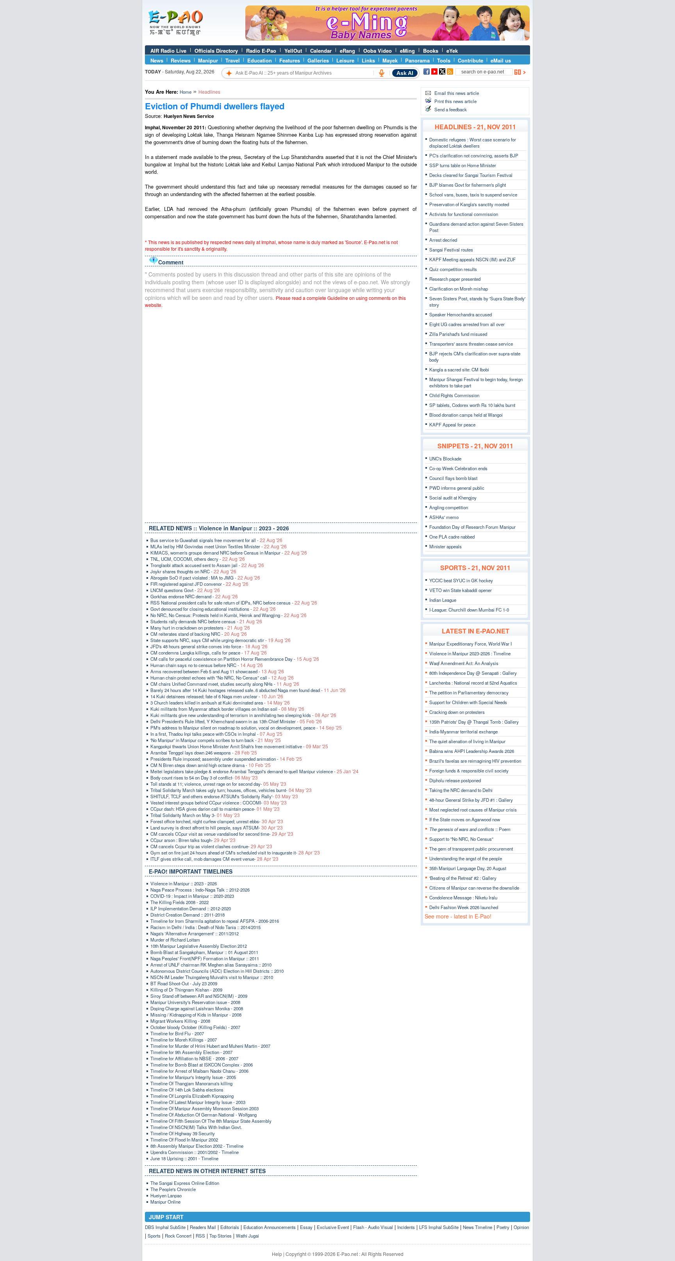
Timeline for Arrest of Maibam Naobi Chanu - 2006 (199, 1071)
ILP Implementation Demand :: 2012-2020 (190, 908)
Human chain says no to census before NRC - (206, 665)
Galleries (318, 60)
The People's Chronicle (173, 1189)
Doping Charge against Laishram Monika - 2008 (196, 1008)
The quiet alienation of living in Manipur (467, 741)
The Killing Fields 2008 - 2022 (179, 902)
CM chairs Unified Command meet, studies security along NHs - (224, 684)
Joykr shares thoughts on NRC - (193, 571)
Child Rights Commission (454, 395)
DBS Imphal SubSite (165, 1227)
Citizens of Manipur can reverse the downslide (474, 888)
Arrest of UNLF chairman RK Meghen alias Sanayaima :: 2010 (210, 964)
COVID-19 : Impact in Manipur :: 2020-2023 (192, 896)
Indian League (442, 600)
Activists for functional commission (463, 214)
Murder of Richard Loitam (175, 939)
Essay (306, 1227)
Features (289, 60)
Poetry (502, 1227)
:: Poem (470, 829)
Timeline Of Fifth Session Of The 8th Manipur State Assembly (210, 1121)
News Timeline (477, 1227)
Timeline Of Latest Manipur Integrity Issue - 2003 (197, 1102)
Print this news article (455, 101)
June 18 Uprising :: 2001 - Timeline (184, 1158)
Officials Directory (216, 50)
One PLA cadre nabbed (452, 536)
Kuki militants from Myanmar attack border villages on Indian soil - (227, 709)
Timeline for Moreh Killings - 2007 (183, 1039)
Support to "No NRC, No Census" (461, 839)
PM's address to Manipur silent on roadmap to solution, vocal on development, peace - (246, 727)
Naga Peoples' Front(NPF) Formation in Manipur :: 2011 (204, 958)
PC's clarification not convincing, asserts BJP (473, 155)
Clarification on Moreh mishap (458, 288)
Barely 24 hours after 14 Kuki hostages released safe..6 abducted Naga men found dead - (248, 690)
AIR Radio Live (168, 50)
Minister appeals (445, 546)
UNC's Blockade (445, 458)
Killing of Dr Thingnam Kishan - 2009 (186, 989)
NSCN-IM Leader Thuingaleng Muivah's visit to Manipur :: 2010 (211, 977)
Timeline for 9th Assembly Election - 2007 (191, 1052)
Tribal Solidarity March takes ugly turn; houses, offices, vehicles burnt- (231, 790)
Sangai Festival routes (451, 249)
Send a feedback (450, 109)
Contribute (470, 60)
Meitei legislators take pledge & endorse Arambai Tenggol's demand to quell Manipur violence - (254, 771)
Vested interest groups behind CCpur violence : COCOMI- (218, 802)
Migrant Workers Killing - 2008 (180, 1021)
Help (277, 1253)
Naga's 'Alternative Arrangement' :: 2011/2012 (194, 933)
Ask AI (404, 73)
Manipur (208, 60)
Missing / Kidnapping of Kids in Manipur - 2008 (195, 1014)
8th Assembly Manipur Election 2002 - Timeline (196, 1146)
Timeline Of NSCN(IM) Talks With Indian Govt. (196, 1127)
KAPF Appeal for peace (452, 424)
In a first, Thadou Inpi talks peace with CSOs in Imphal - (216, 734)
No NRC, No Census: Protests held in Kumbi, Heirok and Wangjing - (228, 615)
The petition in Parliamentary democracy (469, 692)
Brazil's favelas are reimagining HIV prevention (475, 761)
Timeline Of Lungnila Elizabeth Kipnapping (192, 1096)
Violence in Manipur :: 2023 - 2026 (183, 883)
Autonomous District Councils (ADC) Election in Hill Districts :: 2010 (217, 971)
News (156, 60)
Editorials (229, 1227)
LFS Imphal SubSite (439, 1227)
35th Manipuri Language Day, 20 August (467, 868)
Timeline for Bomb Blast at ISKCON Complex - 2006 (201, 1064)
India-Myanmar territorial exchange (463, 731)
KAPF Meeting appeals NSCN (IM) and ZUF (472, 259)
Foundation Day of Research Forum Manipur (472, 527)
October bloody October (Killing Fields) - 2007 (195, 1027)
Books (430, 50)
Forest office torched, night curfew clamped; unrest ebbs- (216, 821)
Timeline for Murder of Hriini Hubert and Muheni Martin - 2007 (210, 1046)
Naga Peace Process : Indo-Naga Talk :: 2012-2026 (200, 889)
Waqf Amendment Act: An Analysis (463, 663)
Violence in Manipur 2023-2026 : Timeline (470, 653)
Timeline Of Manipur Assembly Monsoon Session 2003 (204, 1108)
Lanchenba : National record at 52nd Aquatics (473, 683)
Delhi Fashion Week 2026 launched (463, 907)
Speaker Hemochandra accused (460, 314)
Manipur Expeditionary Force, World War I (470, 643)
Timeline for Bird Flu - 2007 (177, 1033)
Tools (443, 60)
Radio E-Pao (261, 50)
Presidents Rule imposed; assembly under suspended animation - (226, 759)
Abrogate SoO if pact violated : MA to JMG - (205, 577)
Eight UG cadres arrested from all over (467, 324)
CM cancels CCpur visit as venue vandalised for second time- (221, 834)
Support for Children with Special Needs (468, 702)
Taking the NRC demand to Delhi (461, 790)
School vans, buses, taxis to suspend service (473, 194)
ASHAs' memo (444, 517)
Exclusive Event (333, 1227)
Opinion (521, 1227)
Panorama (417, 60)
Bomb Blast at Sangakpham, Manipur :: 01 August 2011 (204, 952)
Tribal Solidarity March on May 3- (195, 815)
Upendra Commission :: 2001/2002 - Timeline (194, 1152)
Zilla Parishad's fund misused (458, 334)
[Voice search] (381, 73)
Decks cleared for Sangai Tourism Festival (470, 175)
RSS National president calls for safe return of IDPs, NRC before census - (233, 602)
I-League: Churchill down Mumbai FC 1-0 (469, 609)
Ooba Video (377, 50)
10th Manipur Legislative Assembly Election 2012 (198, 946)
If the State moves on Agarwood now (464, 819)
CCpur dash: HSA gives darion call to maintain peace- (215, 809)
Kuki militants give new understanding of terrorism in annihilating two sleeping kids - (243, 715)
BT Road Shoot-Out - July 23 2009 (183, 983)
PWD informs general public (456, 488)
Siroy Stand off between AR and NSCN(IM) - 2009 (198, 996)
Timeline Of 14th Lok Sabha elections (186, 1089)
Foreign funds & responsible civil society (469, 770)
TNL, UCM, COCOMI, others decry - (197, 559)
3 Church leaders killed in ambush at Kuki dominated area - (220, 702)
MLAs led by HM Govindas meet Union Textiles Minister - (218, 546)
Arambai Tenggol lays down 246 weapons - (203, 752)
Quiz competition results (453, 269)
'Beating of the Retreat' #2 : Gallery (462, 878)
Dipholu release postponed (455, 780)
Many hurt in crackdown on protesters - (200, 627)
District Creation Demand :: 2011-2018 (187, 914)
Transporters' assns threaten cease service (471, 344)
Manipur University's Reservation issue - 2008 (195, 1002)
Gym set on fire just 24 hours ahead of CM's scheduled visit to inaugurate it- (235, 852)
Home (185, 92)
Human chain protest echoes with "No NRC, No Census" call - (222, 677)
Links (368, 60)
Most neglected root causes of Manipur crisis (473, 809)
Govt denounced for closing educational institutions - (213, 609)
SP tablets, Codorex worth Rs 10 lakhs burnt (472, 405)
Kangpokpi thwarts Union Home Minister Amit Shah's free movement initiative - (239, 746)
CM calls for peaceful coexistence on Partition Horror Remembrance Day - (234, 659)
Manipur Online (165, 1202)
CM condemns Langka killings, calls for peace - (208, 652)
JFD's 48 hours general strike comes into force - (209, 646)
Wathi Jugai (247, 1235)
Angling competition (448, 507)
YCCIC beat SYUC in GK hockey (461, 580)
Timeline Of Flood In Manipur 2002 (184, 1139)
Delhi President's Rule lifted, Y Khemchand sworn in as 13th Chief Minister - (236, 721)
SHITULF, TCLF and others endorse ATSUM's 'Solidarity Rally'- (224, 796)
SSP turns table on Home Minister (462, 165)
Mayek (390, 60)
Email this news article (456, 93)
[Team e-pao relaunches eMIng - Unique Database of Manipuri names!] (387, 39)
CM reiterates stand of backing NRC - (198, 634)
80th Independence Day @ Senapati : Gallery (473, 673)
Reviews (181, 60)
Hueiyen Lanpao (166, 1195)
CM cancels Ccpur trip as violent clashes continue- (211, 846)
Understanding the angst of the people (465, 858)
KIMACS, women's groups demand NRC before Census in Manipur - (228, 552)
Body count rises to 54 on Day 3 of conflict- (204, 777)
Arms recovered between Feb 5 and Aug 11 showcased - (217, 671)
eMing (407, 50)
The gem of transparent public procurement (471, 848)
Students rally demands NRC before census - (206, 621)
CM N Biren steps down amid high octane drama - (210, 765)
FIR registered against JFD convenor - (199, 584)
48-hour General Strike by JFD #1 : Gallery (471, 800)
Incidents (406, 1227)
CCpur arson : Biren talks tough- (193, 840)
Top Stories (220, 1235)
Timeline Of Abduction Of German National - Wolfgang (203, 1114)
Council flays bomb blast (453, 478)
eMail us (501, 60)
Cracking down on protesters (457, 712)
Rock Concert (178, 1235)
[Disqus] (281, 413)
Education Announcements (269, 1227)
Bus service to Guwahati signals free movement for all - (216, 540)
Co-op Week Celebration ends (458, 468)
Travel (232, 60)
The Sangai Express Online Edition (184, 1183)
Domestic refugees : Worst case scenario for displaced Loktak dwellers (472, 142)
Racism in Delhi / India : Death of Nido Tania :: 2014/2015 (205, 927)
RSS (200, 1235)
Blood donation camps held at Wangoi (466, 415)
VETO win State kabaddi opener (460, 590)
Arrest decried (443, 240)
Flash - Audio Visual (373, 1227)
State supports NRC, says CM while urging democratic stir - (220, 640)
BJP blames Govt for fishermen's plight (467, 185)
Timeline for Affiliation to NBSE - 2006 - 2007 (194, 1058)
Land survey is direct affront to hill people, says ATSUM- (216, 827)
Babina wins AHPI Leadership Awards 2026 (471, 751)
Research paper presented (454, 279)
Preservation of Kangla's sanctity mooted (469, 204)
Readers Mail (203, 1227)
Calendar (321, 50)
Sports (154, 1235)
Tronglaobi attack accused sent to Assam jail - (207, 565)
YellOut (293, 50)
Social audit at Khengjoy (453, 497)
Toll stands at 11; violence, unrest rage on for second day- (218, 784)
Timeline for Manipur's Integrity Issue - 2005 (193, 1077)
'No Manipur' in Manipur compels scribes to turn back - (215, 740)
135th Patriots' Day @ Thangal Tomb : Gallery (474, 722)
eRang (347, 50)
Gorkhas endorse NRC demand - (194, 596)
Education (259, 60)
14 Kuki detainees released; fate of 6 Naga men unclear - (216, 696)
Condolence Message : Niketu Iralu (463, 897)
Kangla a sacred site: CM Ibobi (459, 369)
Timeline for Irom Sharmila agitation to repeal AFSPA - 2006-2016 (214, 921)
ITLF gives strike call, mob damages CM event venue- (214, 859)
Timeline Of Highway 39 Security (182, 1133)
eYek (452, 50)
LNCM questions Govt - (185, 590)
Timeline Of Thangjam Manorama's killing (191, 1083)
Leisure (345, 60)
